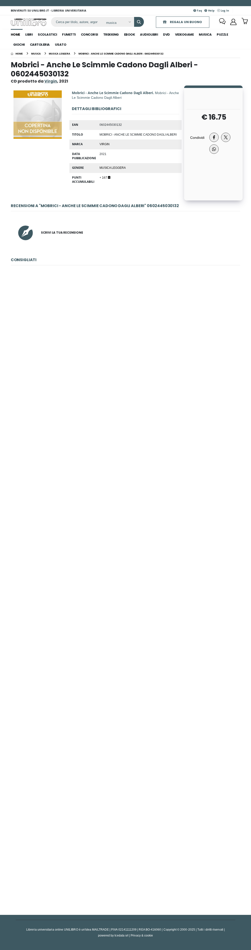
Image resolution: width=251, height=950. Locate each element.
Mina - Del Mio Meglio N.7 (125, 857)
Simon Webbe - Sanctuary (125, 434)
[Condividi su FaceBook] (214, 137)
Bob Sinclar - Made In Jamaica (125, 328)
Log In (224, 10)
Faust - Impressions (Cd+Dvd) (125, 751)
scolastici (47, 34)
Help (210, 10)
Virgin (105, 144)
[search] (139, 22)
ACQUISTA (127, 363)
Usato (60, 44)
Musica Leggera (113, 168)
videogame (184, 34)
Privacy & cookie (142, 935)
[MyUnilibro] (233, 22)
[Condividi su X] (225, 137)
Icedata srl (121, 935)
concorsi (89, 34)
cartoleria (40, 44)
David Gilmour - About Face (125, 645)
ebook (129, 34)
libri (29, 34)
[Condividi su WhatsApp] (214, 149)
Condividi (197, 137)
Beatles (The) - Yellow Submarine (125, 539)
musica (205, 34)
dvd (166, 34)
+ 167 (104, 177)
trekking (111, 34)
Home (15, 34)
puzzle (222, 34)
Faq (199, 10)
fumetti (69, 34)
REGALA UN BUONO (185, 22)
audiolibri (149, 34)
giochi (19, 44)
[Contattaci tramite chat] (222, 22)
